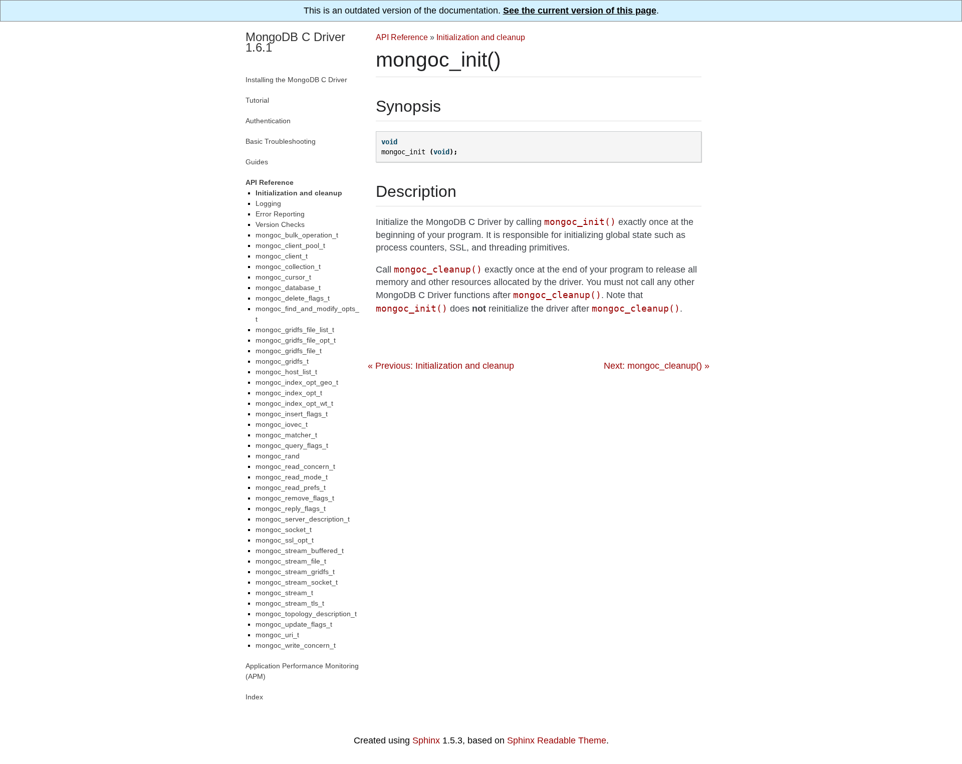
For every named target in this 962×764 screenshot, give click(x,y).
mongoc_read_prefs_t (291, 487)
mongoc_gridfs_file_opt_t (296, 340)
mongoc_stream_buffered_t (300, 551)
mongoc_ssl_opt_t (285, 540)
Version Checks (280, 224)
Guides (257, 162)
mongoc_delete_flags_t (293, 298)
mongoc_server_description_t (303, 519)
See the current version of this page (579, 11)
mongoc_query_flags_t (292, 445)
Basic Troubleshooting (281, 141)
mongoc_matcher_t (286, 435)
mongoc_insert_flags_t (292, 414)
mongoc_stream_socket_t (297, 582)
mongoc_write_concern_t (296, 645)
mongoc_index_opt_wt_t (294, 403)
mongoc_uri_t (277, 635)
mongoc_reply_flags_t (291, 508)
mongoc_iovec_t (282, 424)
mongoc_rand (278, 456)
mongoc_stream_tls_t (290, 603)
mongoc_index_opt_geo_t (297, 382)
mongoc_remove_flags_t (295, 498)
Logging (268, 203)
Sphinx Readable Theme (556, 740)
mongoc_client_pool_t (290, 245)
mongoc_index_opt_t (289, 393)
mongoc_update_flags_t (294, 624)
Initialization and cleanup (480, 37)
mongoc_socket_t (284, 530)
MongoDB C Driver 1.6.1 (295, 42)
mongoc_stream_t (284, 593)
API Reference (402, 37)
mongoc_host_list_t (286, 372)
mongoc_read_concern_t (295, 466)
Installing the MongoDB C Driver (296, 80)
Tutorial (257, 100)
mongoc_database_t (288, 288)
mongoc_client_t (282, 256)
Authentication (268, 121)
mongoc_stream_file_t (291, 561)
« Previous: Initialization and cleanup (441, 366)
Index (254, 697)
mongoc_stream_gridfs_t (295, 572)
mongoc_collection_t (288, 267)
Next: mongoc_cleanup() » (656, 366)
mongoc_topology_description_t (306, 614)
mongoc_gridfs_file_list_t (295, 330)
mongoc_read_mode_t (292, 477)
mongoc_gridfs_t (282, 361)
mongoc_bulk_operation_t (297, 235)
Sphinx (426, 740)
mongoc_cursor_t (283, 277)
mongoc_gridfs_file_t (289, 351)
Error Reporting (280, 214)
